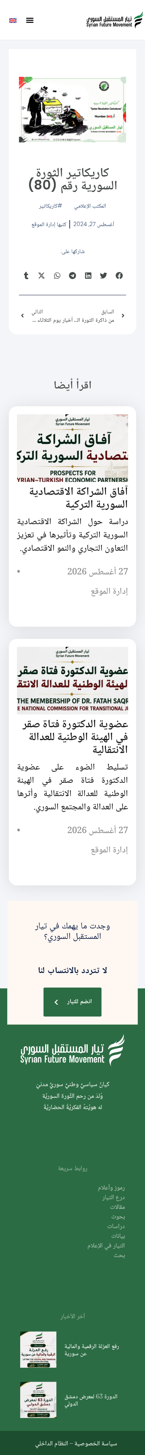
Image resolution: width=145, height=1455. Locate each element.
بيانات (118, 1236)
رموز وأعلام (111, 1188)
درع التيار (113, 1197)
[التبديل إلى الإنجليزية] (13, 20)
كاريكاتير (48, 206)
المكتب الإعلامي (90, 206)
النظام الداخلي (51, 1443)
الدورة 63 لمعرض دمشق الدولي (91, 1399)
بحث (119, 1255)
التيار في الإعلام (106, 1246)
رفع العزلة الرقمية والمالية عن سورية (91, 1349)
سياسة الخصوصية (96, 1443)
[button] (30, 20)
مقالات (117, 1207)
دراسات (116, 1226)
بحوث (118, 1217)
